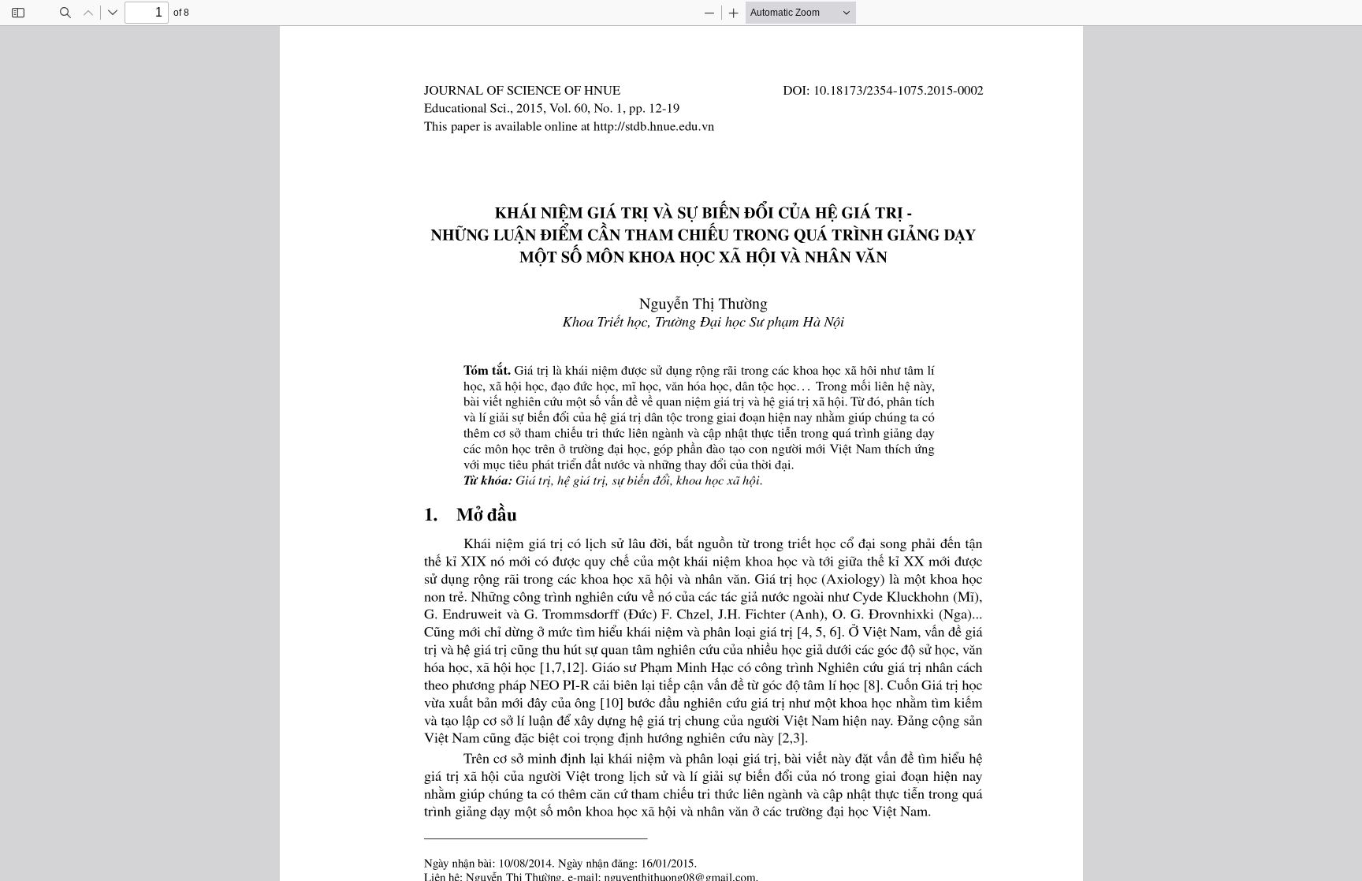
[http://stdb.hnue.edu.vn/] (661, 125)
